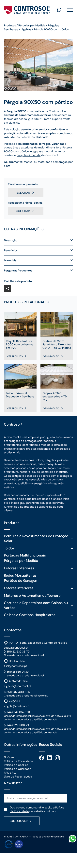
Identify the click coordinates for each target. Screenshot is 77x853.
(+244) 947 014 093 (17, 712)
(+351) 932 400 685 (17, 692)
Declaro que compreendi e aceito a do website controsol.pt (37, 809)
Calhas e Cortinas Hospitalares (29, 614)
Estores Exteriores (19, 568)
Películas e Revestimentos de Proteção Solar (36, 538)
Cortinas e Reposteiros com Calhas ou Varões (36, 605)
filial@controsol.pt (15, 666)
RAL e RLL (10, 772)
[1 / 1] (38, 65)
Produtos (10, 25)
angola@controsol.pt (17, 706)
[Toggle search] (59, 10)
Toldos (9, 548)
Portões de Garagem (21, 580)
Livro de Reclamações (18, 776)
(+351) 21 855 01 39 (16, 671)
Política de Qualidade (17, 769)
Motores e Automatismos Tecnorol (32, 595)
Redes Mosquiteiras (20, 575)
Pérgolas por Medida (31, 25)
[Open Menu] (68, 10)
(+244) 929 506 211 (16, 725)
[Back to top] (72, 848)
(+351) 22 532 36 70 (17, 651)
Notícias (9, 757)
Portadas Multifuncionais (25, 555)
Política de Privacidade (18, 761)
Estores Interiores (18, 588)
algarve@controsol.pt (17, 686)
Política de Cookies (16, 765)
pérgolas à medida (28, 155)
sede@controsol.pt (16, 647)
